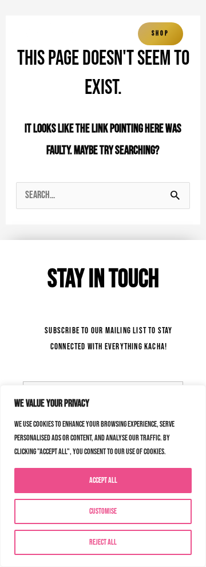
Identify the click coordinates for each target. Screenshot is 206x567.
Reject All (103, 542)
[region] (103, 476)
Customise (103, 511)
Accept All (103, 480)
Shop (160, 33)
